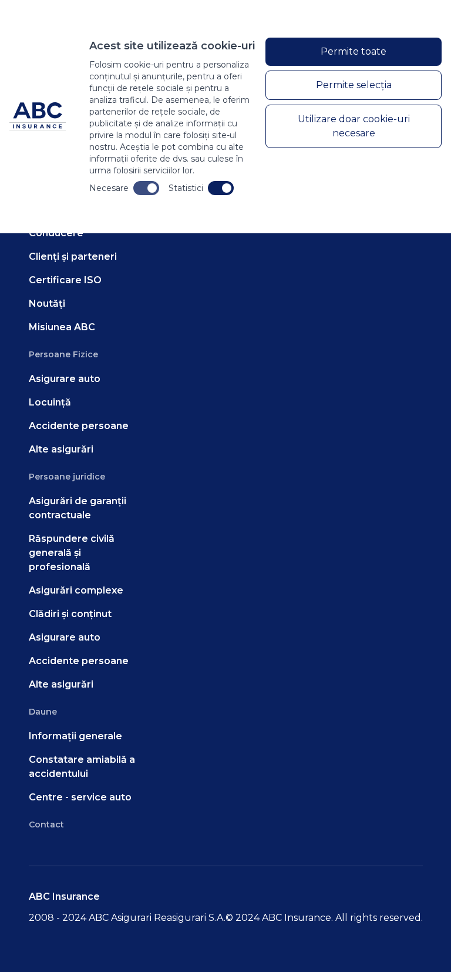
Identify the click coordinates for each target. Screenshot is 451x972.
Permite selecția (354, 85)
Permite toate (353, 51)
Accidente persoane (79, 425)
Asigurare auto (64, 378)
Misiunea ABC (62, 327)
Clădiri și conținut (70, 613)
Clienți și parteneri (73, 256)
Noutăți (47, 303)
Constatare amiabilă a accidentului (82, 766)
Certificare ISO (65, 280)
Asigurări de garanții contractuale (77, 508)
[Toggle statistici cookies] (221, 188)
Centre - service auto (80, 797)
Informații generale (75, 736)
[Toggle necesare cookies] (146, 188)
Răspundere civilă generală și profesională (72, 552)
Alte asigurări (61, 449)
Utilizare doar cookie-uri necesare (354, 126)
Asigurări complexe (76, 590)
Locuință (50, 402)
